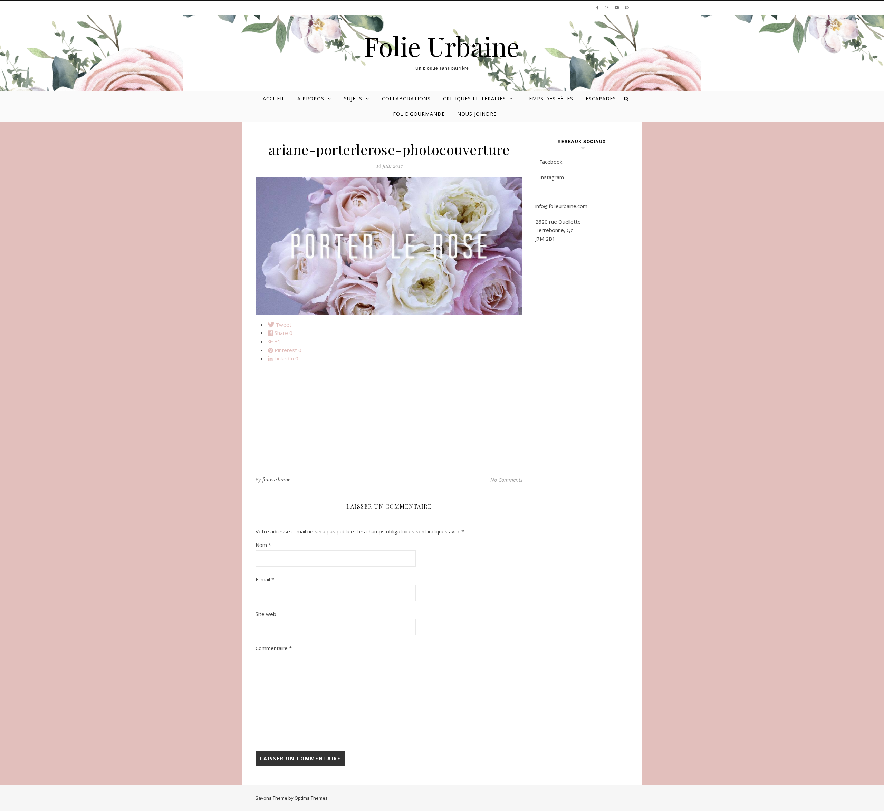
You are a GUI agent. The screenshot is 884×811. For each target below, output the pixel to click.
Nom (263, 544)
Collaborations (406, 98)
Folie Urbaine (442, 46)
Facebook (550, 161)
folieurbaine (276, 479)
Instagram (551, 177)
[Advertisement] (389, 416)
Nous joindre (477, 113)
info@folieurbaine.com (561, 206)
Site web (266, 613)
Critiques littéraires (474, 98)
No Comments (506, 479)
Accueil (274, 98)
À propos (310, 98)
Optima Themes (311, 798)
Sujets (353, 98)
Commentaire (274, 648)
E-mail (265, 579)
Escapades (601, 98)
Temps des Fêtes (549, 98)
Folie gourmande (419, 113)
